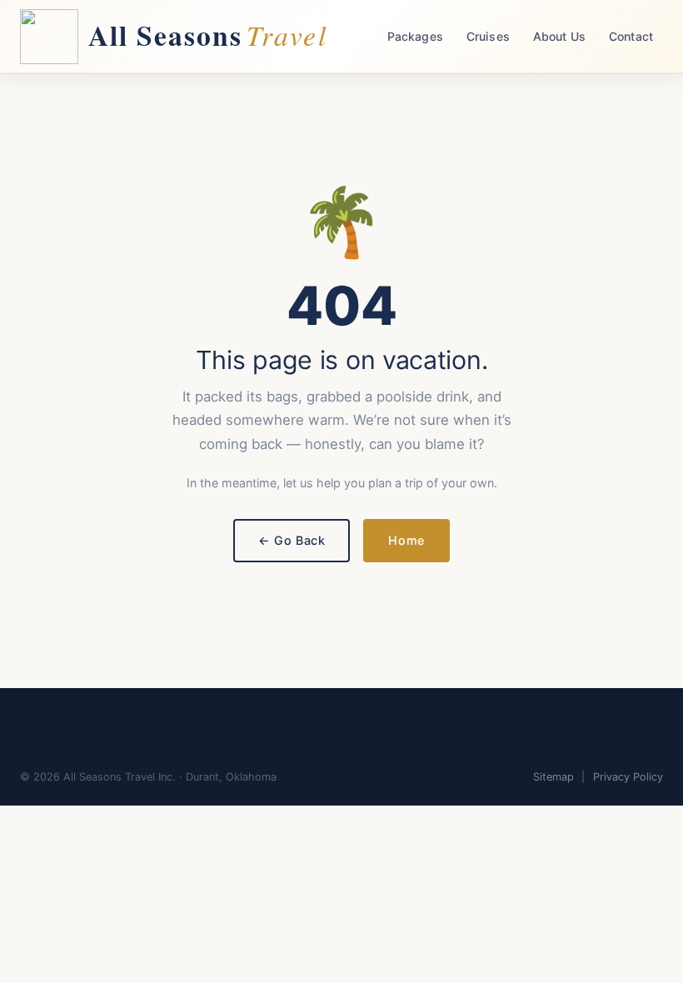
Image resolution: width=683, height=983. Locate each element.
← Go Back (291, 540)
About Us (559, 36)
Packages (415, 36)
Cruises (488, 36)
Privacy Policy (628, 777)
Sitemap (553, 777)
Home (406, 540)
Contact (631, 36)
